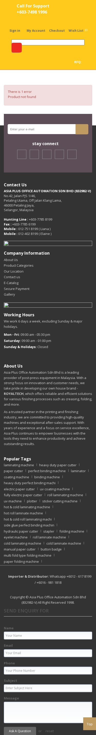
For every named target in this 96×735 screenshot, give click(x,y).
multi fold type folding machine (27, 555)
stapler (48, 531)
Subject (10, 680)
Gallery (9, 294)
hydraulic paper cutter (21, 531)
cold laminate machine (63, 543)
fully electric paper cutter (23, 495)
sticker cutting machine (60, 501)
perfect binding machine (47, 471)
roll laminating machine (65, 495)
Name (9, 628)
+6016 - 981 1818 (49, 582)
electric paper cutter (19, 489)
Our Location (14, 271)
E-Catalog (11, 282)
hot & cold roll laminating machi (28, 519)
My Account (36, 30)
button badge (51, 549)
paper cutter (13, 471)
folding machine (71, 531)
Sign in (14, 30)
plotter (32, 501)
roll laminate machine (49, 537)
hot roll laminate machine (23, 513)
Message (11, 698)
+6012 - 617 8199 (79, 576)
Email (8, 645)
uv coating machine (55, 489)
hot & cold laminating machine (27, 507)
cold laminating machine (22, 543)
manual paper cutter (20, 549)
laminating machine (19, 465)
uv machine (13, 501)
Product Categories (19, 265)
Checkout (57, 30)
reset (50, 731)
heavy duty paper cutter (58, 465)
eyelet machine (16, 537)
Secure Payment (16, 288)
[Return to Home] (10, 77)
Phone (9, 663)
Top (90, 724)
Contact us (12, 277)
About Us (11, 259)
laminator (78, 471)
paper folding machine (21, 561)
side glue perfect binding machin (29, 525)
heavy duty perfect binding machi (30, 483)
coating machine (16, 477)
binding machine (47, 477)
